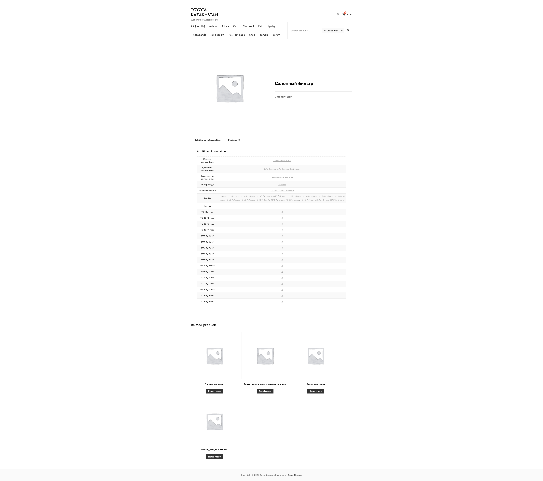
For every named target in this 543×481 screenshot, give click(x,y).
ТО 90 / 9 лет (337, 200)
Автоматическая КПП (282, 177)
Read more (214, 391)
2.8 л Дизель (283, 169)
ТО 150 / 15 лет (325, 196)
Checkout (248, 26)
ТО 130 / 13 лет (293, 196)
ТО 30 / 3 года (248, 200)
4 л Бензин (295, 169)
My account (217, 35)
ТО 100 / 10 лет (247, 196)
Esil (260, 26)
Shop (252, 35)
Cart (236, 26)
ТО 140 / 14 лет (309, 196)
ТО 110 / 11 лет (263, 196)
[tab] (207, 140)
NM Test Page (237, 35)
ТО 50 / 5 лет (278, 200)
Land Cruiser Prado (282, 160)
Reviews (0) (234, 140)
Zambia (264, 35)
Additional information (207, 140)
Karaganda (199, 35)
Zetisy (276, 35)
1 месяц (223, 196)
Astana (213, 26)
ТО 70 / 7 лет (307, 200)
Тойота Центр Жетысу (282, 190)
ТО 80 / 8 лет (322, 200)
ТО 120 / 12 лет (278, 196)
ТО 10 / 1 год (233, 196)
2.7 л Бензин (270, 169)
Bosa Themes (295, 475)
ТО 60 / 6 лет (292, 200)
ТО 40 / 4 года (263, 200)
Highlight (272, 26)
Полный (282, 184)
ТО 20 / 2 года (233, 200)
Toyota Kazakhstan (204, 12)
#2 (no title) (198, 26)
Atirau (225, 26)
